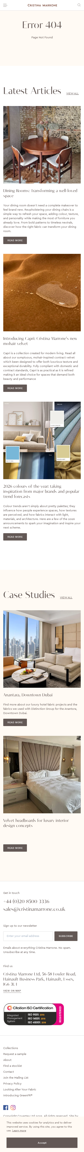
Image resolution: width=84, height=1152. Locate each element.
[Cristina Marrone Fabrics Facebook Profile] (6, 1107)
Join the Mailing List (15, 1077)
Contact (8, 1071)
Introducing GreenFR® (17, 1095)
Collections (10, 1048)
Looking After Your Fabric (19, 1089)
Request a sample (14, 1054)
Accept (42, 1142)
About (7, 1060)
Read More (15, 240)
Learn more (19, 1130)
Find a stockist (12, 1066)
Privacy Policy (12, 1083)
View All (72, 93)
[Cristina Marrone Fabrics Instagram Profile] (15, 1107)
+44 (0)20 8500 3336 (26, 901)
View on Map (12, 990)
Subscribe (66, 936)
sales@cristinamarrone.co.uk (34, 909)
